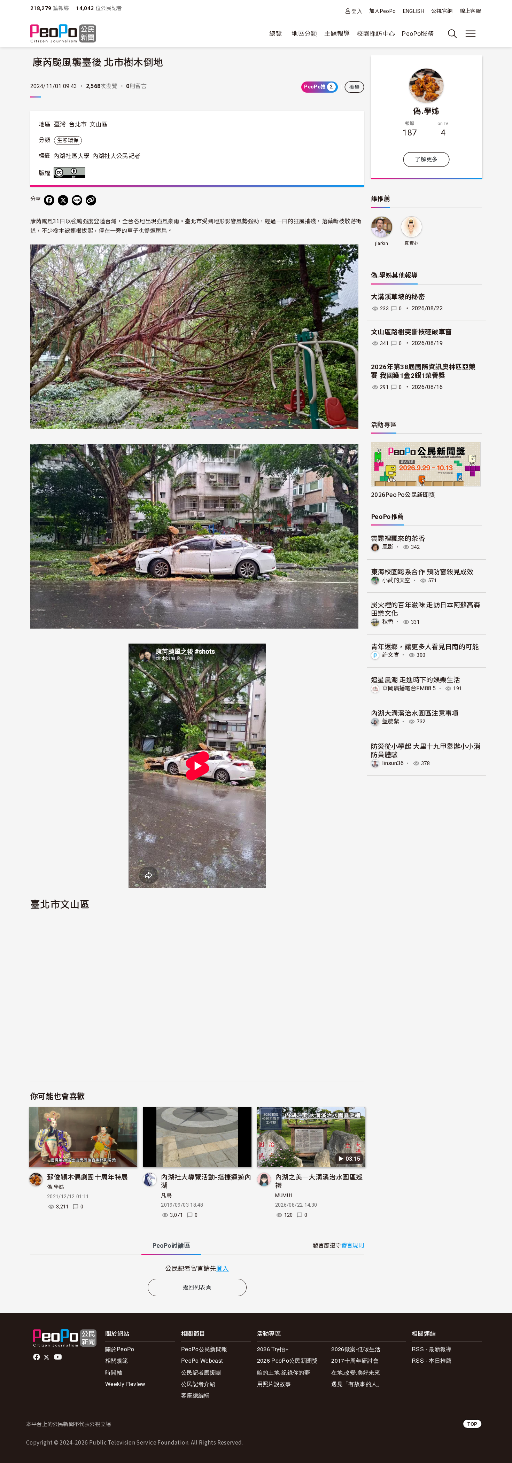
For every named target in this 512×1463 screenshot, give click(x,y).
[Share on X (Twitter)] (63, 200)
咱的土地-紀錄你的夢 (283, 1372)
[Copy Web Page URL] (91, 200)
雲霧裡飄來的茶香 (398, 538)
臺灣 (60, 124)
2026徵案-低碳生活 (355, 1349)
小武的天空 (396, 580)
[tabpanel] (197, 1268)
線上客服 (470, 11)
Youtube (58, 1357)
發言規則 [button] (352, 1245)
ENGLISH (414, 11)
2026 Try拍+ (273, 1349)
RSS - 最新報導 (432, 1349)
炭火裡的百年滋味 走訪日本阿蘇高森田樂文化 (425, 608)
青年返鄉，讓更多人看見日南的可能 (425, 646)
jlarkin (381, 243)
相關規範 (116, 1360)
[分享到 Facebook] (49, 200)
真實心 (411, 243)
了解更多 (426, 159)
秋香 (388, 621)
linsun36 (393, 763)
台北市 (78, 124)
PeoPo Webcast (202, 1360)
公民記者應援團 (201, 1372)
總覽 (275, 33)
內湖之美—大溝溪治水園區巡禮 (319, 1181)
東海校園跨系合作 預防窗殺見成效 (422, 571)
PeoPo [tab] (171, 1245)
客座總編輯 (195, 1395)
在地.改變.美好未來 (355, 1372)
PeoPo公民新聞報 (204, 1349)
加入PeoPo (382, 11)
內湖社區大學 (71, 156)
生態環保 (67, 140)
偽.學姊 (55, 1187)
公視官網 (441, 11)
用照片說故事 (274, 1384)
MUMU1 (284, 1195)
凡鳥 (166, 1195)
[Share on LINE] (77, 200)
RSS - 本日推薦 (432, 1360)
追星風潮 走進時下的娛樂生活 (415, 679)
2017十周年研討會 (355, 1360)
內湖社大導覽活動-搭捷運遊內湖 (206, 1181)
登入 (356, 11)
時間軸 (113, 1372)
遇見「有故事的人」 (356, 1384)
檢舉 (354, 87)
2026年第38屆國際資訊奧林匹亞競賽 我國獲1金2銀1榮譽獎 (423, 371)
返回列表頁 (197, 1287)
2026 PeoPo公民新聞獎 (287, 1360)
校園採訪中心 (376, 33)
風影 (388, 547)
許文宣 (390, 655)
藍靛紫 (390, 721)
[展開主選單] (471, 34)
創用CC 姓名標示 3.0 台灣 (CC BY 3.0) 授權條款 (71, 172)
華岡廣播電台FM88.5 (409, 688)
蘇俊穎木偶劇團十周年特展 (87, 1176)
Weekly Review (125, 1384)
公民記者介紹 (198, 1384)
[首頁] (63, 34)
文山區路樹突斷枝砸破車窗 (411, 332)
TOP (472, 1424)
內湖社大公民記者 (116, 156)
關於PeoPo (119, 1349)
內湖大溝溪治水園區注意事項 (415, 712)
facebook (37, 1357)
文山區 (99, 124)
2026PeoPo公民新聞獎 (403, 494)
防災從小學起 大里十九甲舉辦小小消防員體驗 (425, 750)
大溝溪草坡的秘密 (398, 297)
